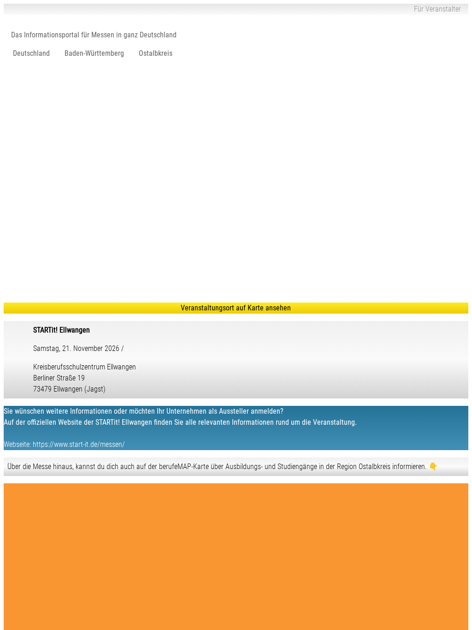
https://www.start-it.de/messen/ (79, 444)
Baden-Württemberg (94, 53)
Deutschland (31, 53)
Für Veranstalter (437, 9)
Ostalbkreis (155, 53)
